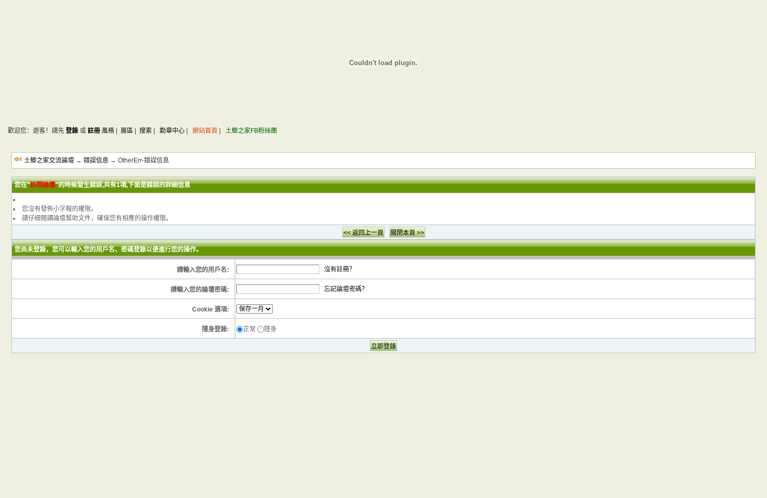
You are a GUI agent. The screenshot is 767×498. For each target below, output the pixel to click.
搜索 (145, 130)
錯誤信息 (96, 160)
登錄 (72, 130)
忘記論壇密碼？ (346, 289)
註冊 (94, 130)
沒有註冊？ (339, 269)
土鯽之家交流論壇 (49, 160)
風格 (108, 130)
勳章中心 (172, 130)
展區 (127, 130)
